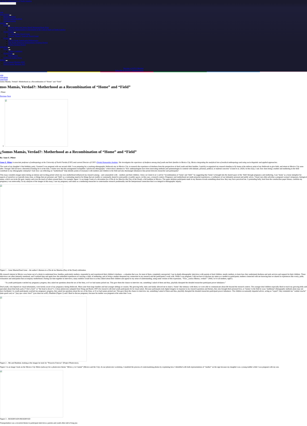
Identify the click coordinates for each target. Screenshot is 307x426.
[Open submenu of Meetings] (7, 60)
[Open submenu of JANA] (9, 49)
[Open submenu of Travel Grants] (15, 32)
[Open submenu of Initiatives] (7, 23)
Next (9, 96)
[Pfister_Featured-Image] (36, 146)
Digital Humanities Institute (107, 162)
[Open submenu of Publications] (9, 47)
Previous (3, 96)
